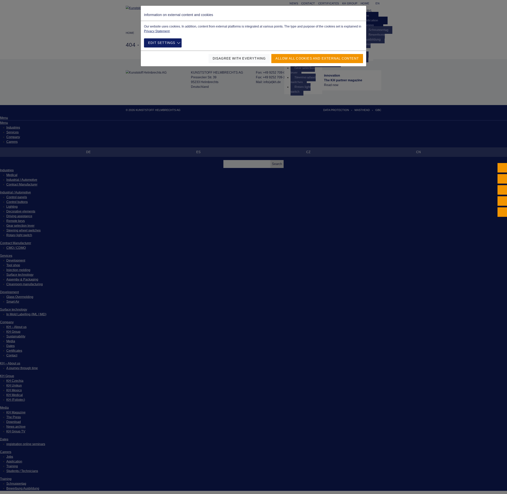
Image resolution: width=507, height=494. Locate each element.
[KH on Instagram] (502, 179)
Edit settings (161, 43)
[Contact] (502, 201)
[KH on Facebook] (502, 168)
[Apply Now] (502, 212)
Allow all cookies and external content (317, 58)
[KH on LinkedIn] (502, 190)
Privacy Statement (157, 31)
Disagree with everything (239, 58)
